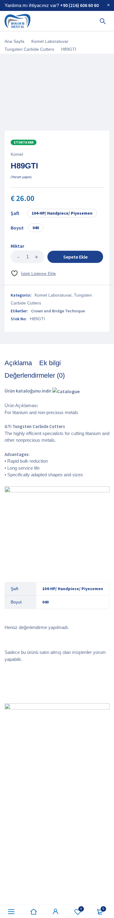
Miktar (17, 246)
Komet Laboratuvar (49, 41)
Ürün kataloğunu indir (28, 391)
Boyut (17, 228)
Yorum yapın (21, 177)
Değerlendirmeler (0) (35, 375)
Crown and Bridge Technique (58, 311)
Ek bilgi (50, 363)
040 (36, 227)
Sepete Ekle (75, 257)
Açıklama (18, 363)
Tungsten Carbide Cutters (29, 49)
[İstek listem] (33, 273)
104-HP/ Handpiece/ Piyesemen (62, 213)
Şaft (15, 213)
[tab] (18, 363)
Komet (17, 154)
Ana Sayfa (14, 41)
